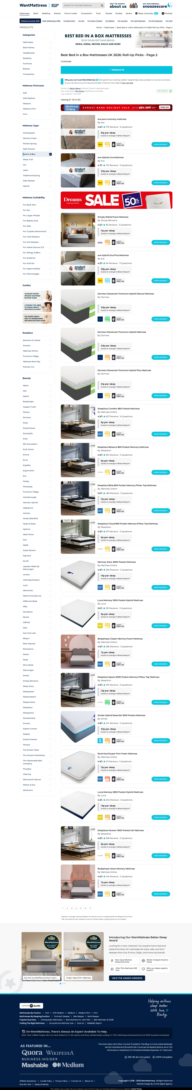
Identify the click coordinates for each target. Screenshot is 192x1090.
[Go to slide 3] (64, 983)
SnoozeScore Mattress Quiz (61, 1023)
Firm (96, 1013)
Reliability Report (94, 1023)
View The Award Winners (127, 978)
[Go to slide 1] (60, 983)
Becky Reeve (75, 88)
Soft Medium (58, 1013)
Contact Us (76, 1081)
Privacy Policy (61, 1081)
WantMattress (148, 1080)
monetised (122, 919)
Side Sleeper (78, 1016)
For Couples (123, 21)
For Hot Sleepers (155, 21)
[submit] (102, 5)
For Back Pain (69, 21)
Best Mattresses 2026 (51, 21)
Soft (47, 1013)
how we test (127, 83)
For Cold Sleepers (138, 21)
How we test (25, 1084)
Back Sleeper (93, 1016)
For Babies (109, 21)
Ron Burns (79, 91)
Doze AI (80, 1023)
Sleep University (42, 1084)
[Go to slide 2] (62, 983)
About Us (89, 1081)
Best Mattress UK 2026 (104, 1019)
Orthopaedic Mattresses (51, 1019)
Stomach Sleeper (62, 1016)
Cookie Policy (46, 1081)
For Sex (81, 21)
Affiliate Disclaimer (28, 1081)
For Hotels (170, 21)
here (95, 916)
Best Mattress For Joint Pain (78, 1019)
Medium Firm (84, 1013)
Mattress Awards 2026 (30, 21)
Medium (71, 1013)
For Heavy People (95, 21)
